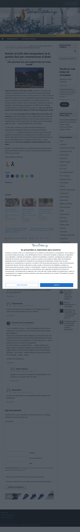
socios (24, 252)
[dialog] (40, 266)
